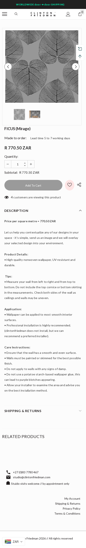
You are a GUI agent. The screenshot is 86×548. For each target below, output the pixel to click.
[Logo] (43, 13)
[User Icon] (68, 14)
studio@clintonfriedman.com (31, 477)
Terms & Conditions (67, 513)
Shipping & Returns (67, 503)
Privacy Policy (71, 508)
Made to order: (15, 138)
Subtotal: (11, 172)
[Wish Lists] (69, 185)
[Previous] (8, 66)
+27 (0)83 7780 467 (25, 472)
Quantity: (11, 156)
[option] (41, 66)
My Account (72, 498)
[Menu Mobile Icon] (4, 14)
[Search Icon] (16, 14)
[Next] (75, 66)
